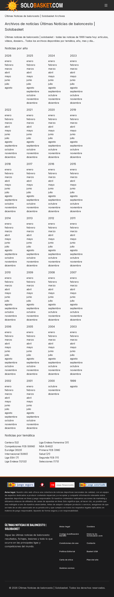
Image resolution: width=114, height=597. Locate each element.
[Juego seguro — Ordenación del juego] (21, 485)
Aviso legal (64, 526)
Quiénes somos (67, 568)
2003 (73, 326)
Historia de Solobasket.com (94, 535)
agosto (8, 87)
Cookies (91, 526)
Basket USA (92, 551)
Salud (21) (44, 453)
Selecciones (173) (49, 461)
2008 (51, 272)
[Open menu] (106, 5)
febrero (9, 64)
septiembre (33, 91)
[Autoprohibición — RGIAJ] (42, 485)
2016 (51, 163)
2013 (30, 218)
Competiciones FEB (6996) (20, 446)
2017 (29, 163)
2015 (73, 163)
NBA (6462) (46, 446)
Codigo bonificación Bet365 (69, 535)
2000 (51, 380)
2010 (8, 272)
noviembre (33, 98)
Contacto (91, 543)
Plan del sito (93, 560)
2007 (73, 272)
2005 (30, 326)
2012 (51, 218)
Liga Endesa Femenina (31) (54, 442)
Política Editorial (67, 551)
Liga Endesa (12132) (16, 461)
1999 (73, 380)
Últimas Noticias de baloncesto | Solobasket (29, 16)
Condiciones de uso (69, 543)
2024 (51, 55)
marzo (8, 68)
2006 (8, 326)
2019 (73, 109)
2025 (30, 55)
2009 (30, 272)
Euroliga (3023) (13, 450)
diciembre (32, 102)
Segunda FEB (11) (49, 457)
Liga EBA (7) (12, 457)
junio (7, 80)
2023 (73, 55)
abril (7, 72)
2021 (30, 109)
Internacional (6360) (16, 453)
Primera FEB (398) (49, 450)
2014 (8, 218)
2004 (51, 326)
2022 (8, 109)
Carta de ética (66, 560)
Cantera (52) (12, 442)
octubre (31, 95)
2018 (8, 163)
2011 (72, 218)
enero (8, 61)
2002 (8, 380)
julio (7, 83)
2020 (51, 109)
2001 (30, 380)
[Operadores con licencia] (93, 485)
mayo (8, 76)
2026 (8, 55)
